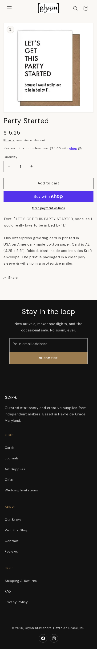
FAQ (8, 591)
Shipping (9, 140)
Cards (10, 448)
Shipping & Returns (21, 581)
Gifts (9, 480)
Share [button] (13, 277)
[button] (9, 8)
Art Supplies (15, 469)
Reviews (11, 551)
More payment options (48, 208)
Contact (12, 541)
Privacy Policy (16, 602)
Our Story (13, 520)
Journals (12, 458)
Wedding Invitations (21, 490)
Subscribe (48, 358)
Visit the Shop (16, 530)
